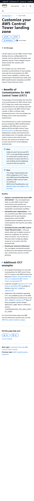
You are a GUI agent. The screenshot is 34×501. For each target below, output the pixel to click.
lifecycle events (7, 130)
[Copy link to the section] (2, 89)
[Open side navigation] (3, 11)
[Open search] (30, 6)
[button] (7, 48)
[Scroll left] (9, 6)
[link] (21, 16)
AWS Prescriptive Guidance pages (13, 320)
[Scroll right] (26, 6)
